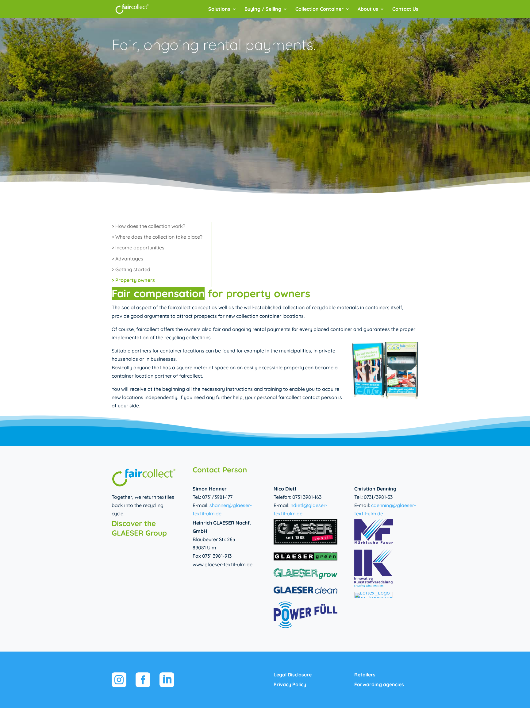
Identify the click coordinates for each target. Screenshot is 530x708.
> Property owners (133, 280)
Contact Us (405, 9)
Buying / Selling (262, 9)
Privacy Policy (290, 684)
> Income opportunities (138, 247)
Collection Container (319, 9)
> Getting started (131, 269)
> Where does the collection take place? (157, 237)
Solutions (219, 9)
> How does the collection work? (148, 226)
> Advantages (127, 259)
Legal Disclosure (293, 674)
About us (368, 9)
